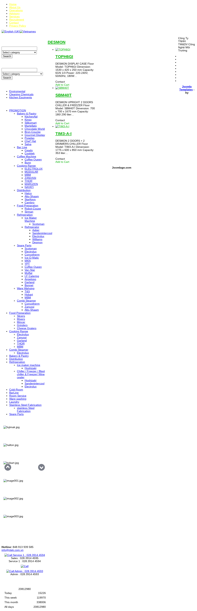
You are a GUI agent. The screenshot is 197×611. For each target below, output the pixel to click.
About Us (14, 7)
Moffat (28, 273)
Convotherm (32, 254)
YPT (27, 263)
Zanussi (29, 306)
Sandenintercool (42, 233)
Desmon (37, 242)
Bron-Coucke (33, 131)
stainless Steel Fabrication (25, 409)
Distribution (24, 190)
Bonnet (29, 285)
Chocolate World (35, 128)
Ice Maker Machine (31, 219)
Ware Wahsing (25, 288)
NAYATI (29, 187)
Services (14, 16)
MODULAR (31, 171)
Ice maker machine (28, 365)
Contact (14, 22)
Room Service (17, 395)
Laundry (14, 401)
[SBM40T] (62, 87)
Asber (35, 230)
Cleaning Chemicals (21, 94)
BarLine (14, 392)
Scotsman (38, 223)
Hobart (29, 294)
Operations (16, 10)
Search (7, 56)
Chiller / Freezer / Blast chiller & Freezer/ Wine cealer (31, 374)
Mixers (21, 319)
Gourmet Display (35, 135)
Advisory (14, 13)
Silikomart (31, 122)
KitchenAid (31, 116)
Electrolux (38, 236)
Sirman (29, 211)
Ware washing (17, 398)
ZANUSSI (30, 177)
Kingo (28, 119)
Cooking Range (26, 165)
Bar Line (22, 147)
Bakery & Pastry (26, 113)
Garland (29, 282)
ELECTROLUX (34, 168)
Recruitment (16, 19)
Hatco (28, 193)
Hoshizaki (30, 368)
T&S (27, 291)
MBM (28, 174)
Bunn (28, 162)
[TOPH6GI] (62, 49)
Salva (28, 144)
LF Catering (32, 276)
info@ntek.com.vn (12, 550)
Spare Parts (24, 245)
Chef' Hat (30, 141)
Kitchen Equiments (20, 97)
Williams (37, 239)
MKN (28, 260)
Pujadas (29, 138)
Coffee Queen (33, 159)
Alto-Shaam (32, 196)
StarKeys (30, 199)
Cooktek (30, 153)
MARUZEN (31, 184)
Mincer (21, 322)
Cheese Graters (26, 328)
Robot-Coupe (33, 208)
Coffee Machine (26, 156)
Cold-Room (16, 389)
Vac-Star (30, 269)
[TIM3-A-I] (62, 126)
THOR (28, 181)
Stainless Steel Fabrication (25, 404)
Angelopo (30, 279)
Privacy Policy (17, 25)
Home (13, 4)
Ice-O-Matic (32, 257)
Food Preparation (27, 205)
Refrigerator (32, 227)
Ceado (29, 150)
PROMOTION (17, 110)
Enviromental (17, 91)
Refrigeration (25, 214)
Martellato (31, 125)
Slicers (21, 315)
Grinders (22, 325)
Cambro (29, 202)
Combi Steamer (26, 300)
